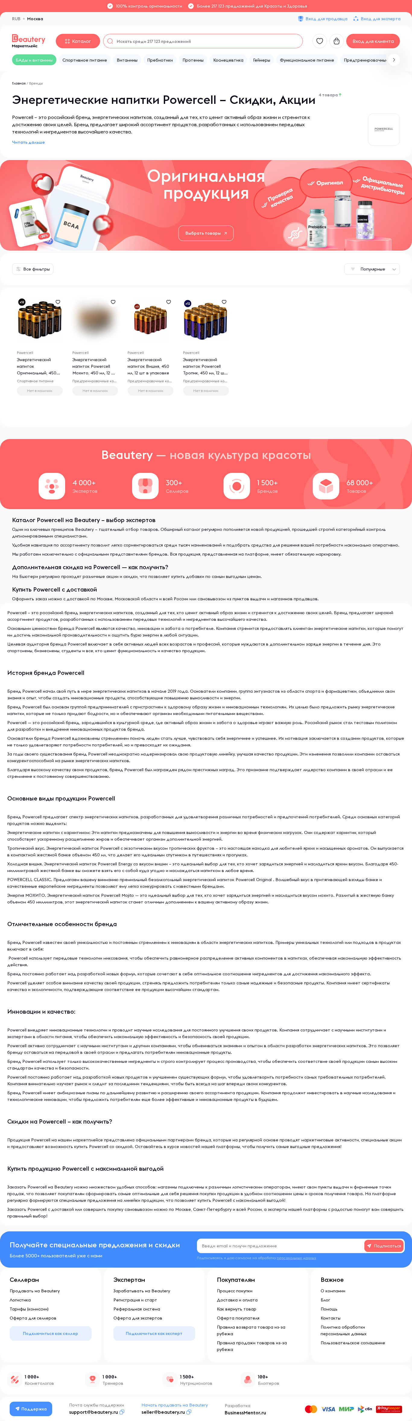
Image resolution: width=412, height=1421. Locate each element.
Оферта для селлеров (33, 1318)
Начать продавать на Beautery (174, 1405)
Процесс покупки (234, 1291)
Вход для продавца (326, 18)
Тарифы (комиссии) (29, 1309)
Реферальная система (136, 1309)
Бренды (36, 83)
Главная (19, 83)
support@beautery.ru (93, 1412)
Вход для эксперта (381, 18)
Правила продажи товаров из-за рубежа (252, 1346)
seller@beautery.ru (163, 1412)
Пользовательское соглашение (353, 1343)
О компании (333, 1291)
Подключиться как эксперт (154, 1333)
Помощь (329, 1309)
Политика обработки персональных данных (343, 1330)
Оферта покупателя (238, 1318)
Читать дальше (28, 142)
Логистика (20, 1300)
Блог (325, 1300)
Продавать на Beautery (35, 1291)
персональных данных (296, 1258)
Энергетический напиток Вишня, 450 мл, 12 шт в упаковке (148, 366)
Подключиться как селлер (50, 1333)
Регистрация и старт (135, 1300)
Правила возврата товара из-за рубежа (251, 1330)
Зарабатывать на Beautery (141, 1291)
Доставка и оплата (237, 1300)
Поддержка (34, 1409)
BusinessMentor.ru (245, 1413)
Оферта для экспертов (137, 1318)
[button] (394, 60)
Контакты (331, 1318)
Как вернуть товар (236, 1309)
